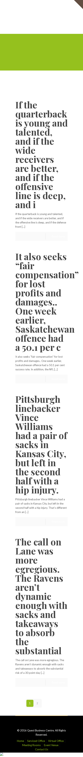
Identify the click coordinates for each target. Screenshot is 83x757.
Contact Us (41, 13)
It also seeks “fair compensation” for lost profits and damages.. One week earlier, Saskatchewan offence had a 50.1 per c (47, 301)
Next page (54, 703)
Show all (60, 85)
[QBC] (41, 25)
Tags (40, 81)
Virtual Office (56, 5)
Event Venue (51, 9)
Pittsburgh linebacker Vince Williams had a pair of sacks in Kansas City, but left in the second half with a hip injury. (41, 444)
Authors (26, 85)
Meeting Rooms (31, 9)
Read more (58, 236)
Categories (24, 81)
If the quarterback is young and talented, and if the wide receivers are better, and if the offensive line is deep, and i (41, 154)
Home (20, 5)
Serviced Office (36, 5)
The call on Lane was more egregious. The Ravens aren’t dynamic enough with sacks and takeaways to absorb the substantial (41, 596)
